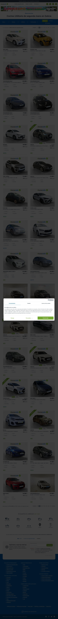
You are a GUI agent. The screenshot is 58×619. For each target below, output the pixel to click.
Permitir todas (45, 318)
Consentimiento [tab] (12, 303)
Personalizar (28, 318)
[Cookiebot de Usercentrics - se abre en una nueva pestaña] (49, 300)
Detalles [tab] (29, 303)
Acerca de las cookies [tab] (46, 303)
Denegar (12, 318)
